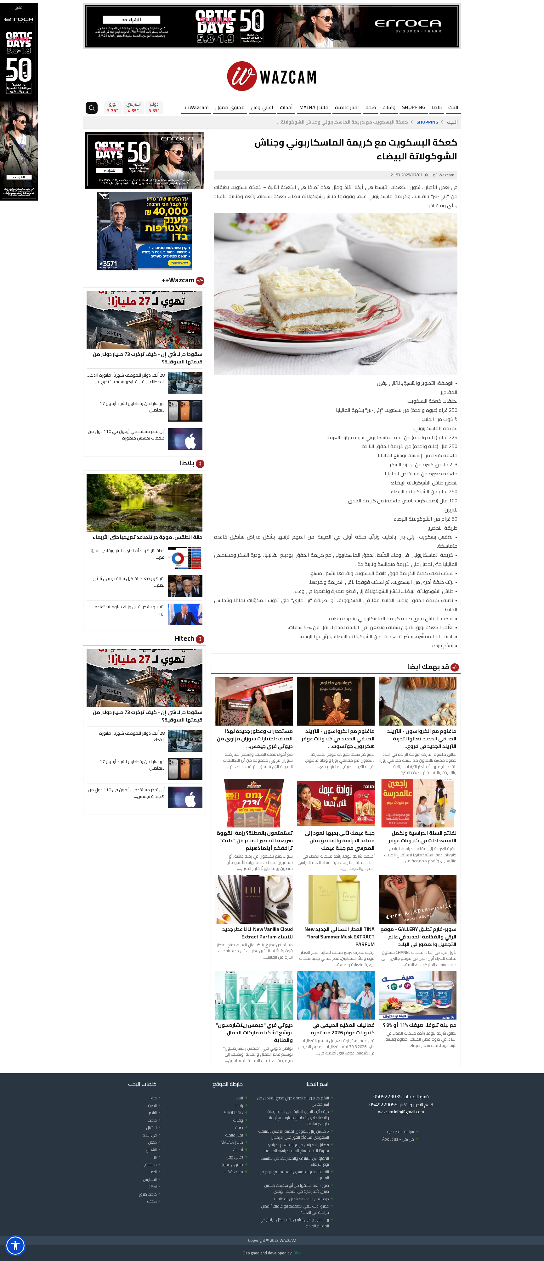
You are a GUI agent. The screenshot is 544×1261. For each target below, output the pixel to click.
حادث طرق (151, 1194)
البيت (453, 107)
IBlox (296, 1253)
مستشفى (152, 1164)
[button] (15, 1245)
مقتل (155, 1142)
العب (156, 1171)
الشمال (154, 1149)
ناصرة (155, 1105)
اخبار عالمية (347, 107)
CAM (156, 1186)
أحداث (286, 107)
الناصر (156, 1112)
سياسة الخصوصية (403, 1131)
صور (156, 1098)
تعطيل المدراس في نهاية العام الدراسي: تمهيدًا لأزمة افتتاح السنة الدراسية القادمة (300, 1148)
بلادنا (437, 107)
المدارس (153, 1179)
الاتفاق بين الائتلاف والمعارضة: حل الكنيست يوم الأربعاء (298, 1161)
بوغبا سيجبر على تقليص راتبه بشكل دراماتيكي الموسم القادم (297, 1223)
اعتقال (154, 1127)
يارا (158, 1157)
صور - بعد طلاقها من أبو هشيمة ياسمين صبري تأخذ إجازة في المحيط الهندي (299, 1188)
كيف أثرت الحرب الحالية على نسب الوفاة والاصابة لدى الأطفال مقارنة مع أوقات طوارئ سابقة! (301, 1117)
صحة (371, 107)
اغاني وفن (262, 107)
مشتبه (155, 1201)
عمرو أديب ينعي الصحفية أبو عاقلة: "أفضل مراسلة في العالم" (298, 1209)
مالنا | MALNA (313, 107)
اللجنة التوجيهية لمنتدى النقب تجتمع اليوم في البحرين (297, 1175)
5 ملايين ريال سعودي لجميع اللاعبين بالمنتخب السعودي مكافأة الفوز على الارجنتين (296, 1134)
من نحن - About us (401, 1139)
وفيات (388, 107)
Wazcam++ (196, 107)
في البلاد (153, 1135)
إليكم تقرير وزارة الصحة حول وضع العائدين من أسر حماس (296, 1101)
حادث (155, 1120)
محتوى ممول (230, 107)
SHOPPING (413, 107)
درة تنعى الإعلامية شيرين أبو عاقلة (304, 1199)
